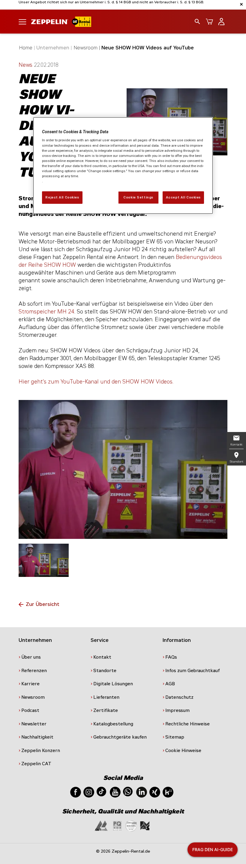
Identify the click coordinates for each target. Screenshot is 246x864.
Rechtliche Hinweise (187, 724)
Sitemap (174, 737)
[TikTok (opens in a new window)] (101, 791)
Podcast (30, 710)
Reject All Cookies (62, 197)
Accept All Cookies (183, 197)
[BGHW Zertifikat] (131, 825)
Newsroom (86, 48)
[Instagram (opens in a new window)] (88, 792)
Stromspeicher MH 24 (46, 311)
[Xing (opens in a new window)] (154, 792)
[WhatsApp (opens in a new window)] (128, 791)
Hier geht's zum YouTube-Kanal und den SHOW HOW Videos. (96, 381)
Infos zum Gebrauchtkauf (192, 670)
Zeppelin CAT (36, 763)
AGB (170, 683)
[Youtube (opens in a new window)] (115, 792)
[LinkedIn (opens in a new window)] (141, 792)
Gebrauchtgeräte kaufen (120, 737)
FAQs (171, 657)
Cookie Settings (138, 197)
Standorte (104, 670)
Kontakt (102, 657)
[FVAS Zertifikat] (145, 825)
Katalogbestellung (113, 724)
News (26, 65)
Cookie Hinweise (183, 750)
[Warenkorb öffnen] (209, 22)
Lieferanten (106, 697)
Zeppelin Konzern (40, 750)
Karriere (30, 683)
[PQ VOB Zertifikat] (117, 825)
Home (25, 48)
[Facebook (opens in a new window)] (75, 792)
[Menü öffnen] (22, 21)
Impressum (177, 710)
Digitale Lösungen (113, 683)
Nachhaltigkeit (37, 737)
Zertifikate (105, 710)
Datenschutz (179, 697)
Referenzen (34, 670)
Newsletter (33, 724)
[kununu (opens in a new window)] (168, 792)
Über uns (31, 657)
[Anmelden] (221, 22)
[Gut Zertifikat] (101, 825)
